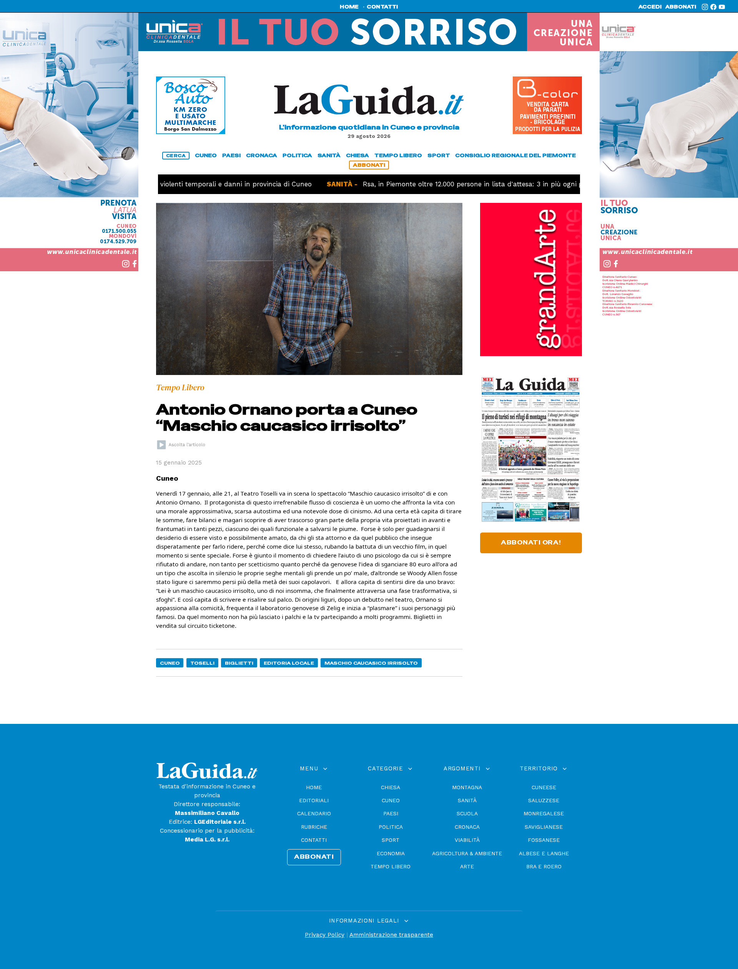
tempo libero (398, 155)
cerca (176, 155)
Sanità (467, 800)
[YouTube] (722, 7)
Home (314, 787)
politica (297, 155)
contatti (382, 7)
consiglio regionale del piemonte (515, 155)
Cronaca (467, 827)
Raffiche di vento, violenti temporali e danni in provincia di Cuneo (169, 184)
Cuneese (544, 787)
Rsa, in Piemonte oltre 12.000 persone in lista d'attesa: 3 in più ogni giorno (447, 184)
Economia (391, 853)
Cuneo (170, 663)
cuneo (206, 155)
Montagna (467, 787)
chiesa (357, 155)
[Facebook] (713, 7)
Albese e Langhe (544, 853)
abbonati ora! (531, 542)
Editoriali (314, 800)
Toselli (202, 663)
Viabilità (467, 840)
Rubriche (314, 827)
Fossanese (544, 840)
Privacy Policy (324, 934)
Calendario (314, 813)
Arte (467, 866)
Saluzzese (543, 800)
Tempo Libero (391, 866)
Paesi (390, 813)
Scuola (467, 813)
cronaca (261, 155)
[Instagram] (705, 7)
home (349, 7)
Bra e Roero (544, 866)
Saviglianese (544, 827)
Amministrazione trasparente (391, 934)
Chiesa (390, 787)
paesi (231, 155)
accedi (650, 7)
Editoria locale (289, 663)
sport (438, 155)
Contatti (314, 840)
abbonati (680, 7)
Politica (391, 827)
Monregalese (544, 813)
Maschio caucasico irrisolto (371, 663)
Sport (390, 840)
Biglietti (239, 663)
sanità (329, 155)
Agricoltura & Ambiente (467, 853)
